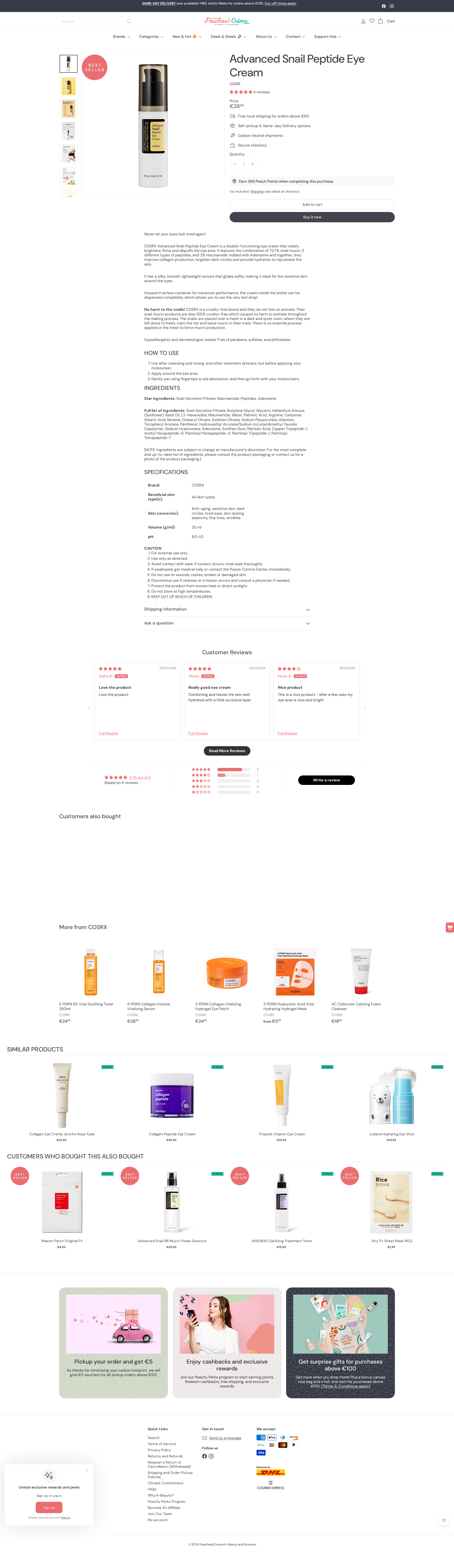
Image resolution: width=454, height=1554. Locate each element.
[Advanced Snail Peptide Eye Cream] (85, 868)
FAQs (152, 1489)
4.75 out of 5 (140, 777)
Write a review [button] (326, 780)
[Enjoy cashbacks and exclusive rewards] (227, 1324)
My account (158, 1520)
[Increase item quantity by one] (252, 164)
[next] (442, 1104)
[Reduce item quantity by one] (235, 164)
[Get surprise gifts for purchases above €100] (340, 1324)
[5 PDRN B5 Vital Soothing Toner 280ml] (90, 984)
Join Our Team (160, 1513)
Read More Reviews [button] (227, 750)
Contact (293, 36)
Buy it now (312, 217)
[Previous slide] (89, 708)
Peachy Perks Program (166, 1501)
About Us (264, 36)
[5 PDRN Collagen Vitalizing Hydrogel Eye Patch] (227, 984)
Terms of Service (162, 1444)
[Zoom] (153, 126)
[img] (110, 668)
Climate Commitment (165, 1483)
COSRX (97, 927)
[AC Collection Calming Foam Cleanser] (363, 984)
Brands (119, 36)
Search (154, 1437)
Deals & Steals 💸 (227, 36)
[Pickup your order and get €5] (113, 1324)
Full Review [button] (108, 733)
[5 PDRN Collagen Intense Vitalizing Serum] (159, 984)
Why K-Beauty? (161, 1495)
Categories (149, 36)
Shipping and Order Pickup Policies (170, 1474)
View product (62, 1100)
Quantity (237, 154)
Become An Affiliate (164, 1507)
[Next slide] (365, 708)
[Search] (129, 21)
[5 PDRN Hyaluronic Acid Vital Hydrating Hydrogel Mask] (295, 984)
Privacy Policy (159, 1450)
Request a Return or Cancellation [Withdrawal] (169, 1464)
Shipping (257, 191)
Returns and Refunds (165, 1456)
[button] (241, 92)
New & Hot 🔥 (185, 36)
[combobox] (97, 21)
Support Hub (325, 36)
